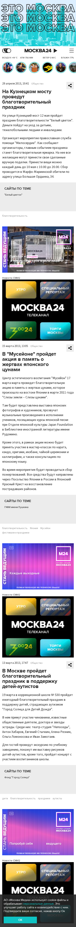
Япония (34, 528)
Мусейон (45, 528)
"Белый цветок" (13, 195)
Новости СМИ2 (11, 277)
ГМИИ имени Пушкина (16, 507)
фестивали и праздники (15, 532)
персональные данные (38, 904)
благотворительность (14, 216)
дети (5, 798)
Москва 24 (38, 51)
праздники (44, 798)
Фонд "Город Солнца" (17, 777)
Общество (37, 84)
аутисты (57, 798)
